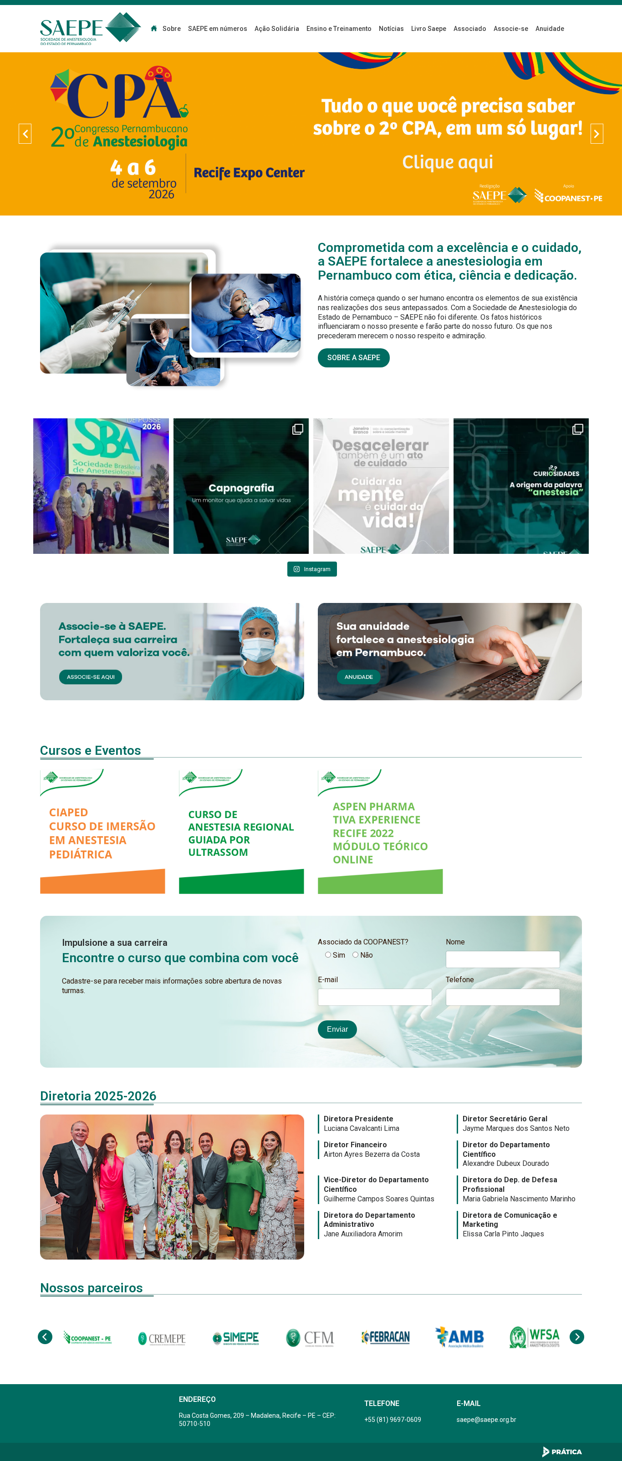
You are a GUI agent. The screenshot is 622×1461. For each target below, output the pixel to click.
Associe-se (511, 28)
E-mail (328, 979)
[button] (25, 134)
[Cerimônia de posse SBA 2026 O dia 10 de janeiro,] (101, 486)
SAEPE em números (217, 28)
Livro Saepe (428, 28)
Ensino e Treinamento (339, 28)
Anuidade (549, 28)
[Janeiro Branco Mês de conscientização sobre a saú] (381, 486)
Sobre (172, 28)
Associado (470, 28)
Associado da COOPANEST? (363, 942)
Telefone (460, 979)
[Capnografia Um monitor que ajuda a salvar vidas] (241, 486)
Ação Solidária (277, 28)
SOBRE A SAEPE (353, 357)
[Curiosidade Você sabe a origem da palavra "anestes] (521, 486)
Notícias (391, 28)
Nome (455, 942)
